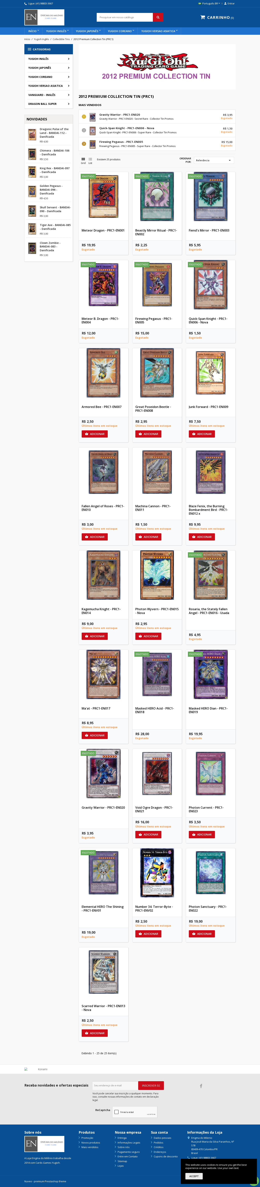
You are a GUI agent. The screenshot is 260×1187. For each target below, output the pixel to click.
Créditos (158, 1147)
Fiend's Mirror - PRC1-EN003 (209, 230)
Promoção (87, 1138)
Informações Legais (128, 1142)
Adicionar (94, 434)
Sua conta (159, 1132)
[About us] (44, 1143)
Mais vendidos (89, 1147)
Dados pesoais (162, 1138)
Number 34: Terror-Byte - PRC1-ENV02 (154, 909)
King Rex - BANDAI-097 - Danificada (54, 170)
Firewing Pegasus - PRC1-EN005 (121, 142)
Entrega (122, 1138)
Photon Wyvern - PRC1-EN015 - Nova (157, 611)
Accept (194, 1176)
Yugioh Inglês (56, 31)
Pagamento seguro (128, 1152)
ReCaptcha (102, 1110)
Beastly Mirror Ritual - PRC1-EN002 (156, 232)
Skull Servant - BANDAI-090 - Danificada (55, 209)
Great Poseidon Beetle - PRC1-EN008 (153, 409)
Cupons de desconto (165, 1156)
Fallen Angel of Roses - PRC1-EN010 (103, 508)
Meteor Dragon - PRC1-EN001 (103, 230)
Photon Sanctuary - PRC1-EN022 (208, 909)
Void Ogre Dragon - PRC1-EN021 (154, 809)
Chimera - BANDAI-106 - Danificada (54, 152)
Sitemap (122, 1161)
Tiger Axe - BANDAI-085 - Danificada (55, 227)
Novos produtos (90, 1142)
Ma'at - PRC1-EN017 (96, 708)
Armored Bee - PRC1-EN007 (101, 407)
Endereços (159, 1152)
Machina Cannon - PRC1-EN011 (153, 508)
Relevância (214, 160)
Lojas (120, 1165)
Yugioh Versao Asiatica (158, 31)
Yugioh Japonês (87, 31)
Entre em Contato (127, 1156)
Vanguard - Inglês (41, 95)
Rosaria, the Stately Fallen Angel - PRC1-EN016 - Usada (209, 611)
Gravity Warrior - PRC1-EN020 (119, 114)
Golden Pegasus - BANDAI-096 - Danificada (51, 189)
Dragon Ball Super (42, 104)
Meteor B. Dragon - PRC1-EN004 (100, 321)
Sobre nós (123, 1147)
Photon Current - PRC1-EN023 (206, 809)
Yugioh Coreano (120, 31)
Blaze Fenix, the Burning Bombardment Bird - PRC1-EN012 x (208, 510)
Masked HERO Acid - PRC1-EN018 (154, 710)
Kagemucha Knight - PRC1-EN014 (101, 611)
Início (32, 31)
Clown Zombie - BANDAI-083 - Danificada (50, 246)
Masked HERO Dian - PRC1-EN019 (208, 710)
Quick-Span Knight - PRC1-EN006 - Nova (126, 128)
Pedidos (158, 1142)
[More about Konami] (41, 1069)
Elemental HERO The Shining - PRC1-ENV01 (103, 909)
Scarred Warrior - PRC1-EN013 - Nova (103, 1008)
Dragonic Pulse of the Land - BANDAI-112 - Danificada (54, 132)
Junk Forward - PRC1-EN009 (208, 407)
